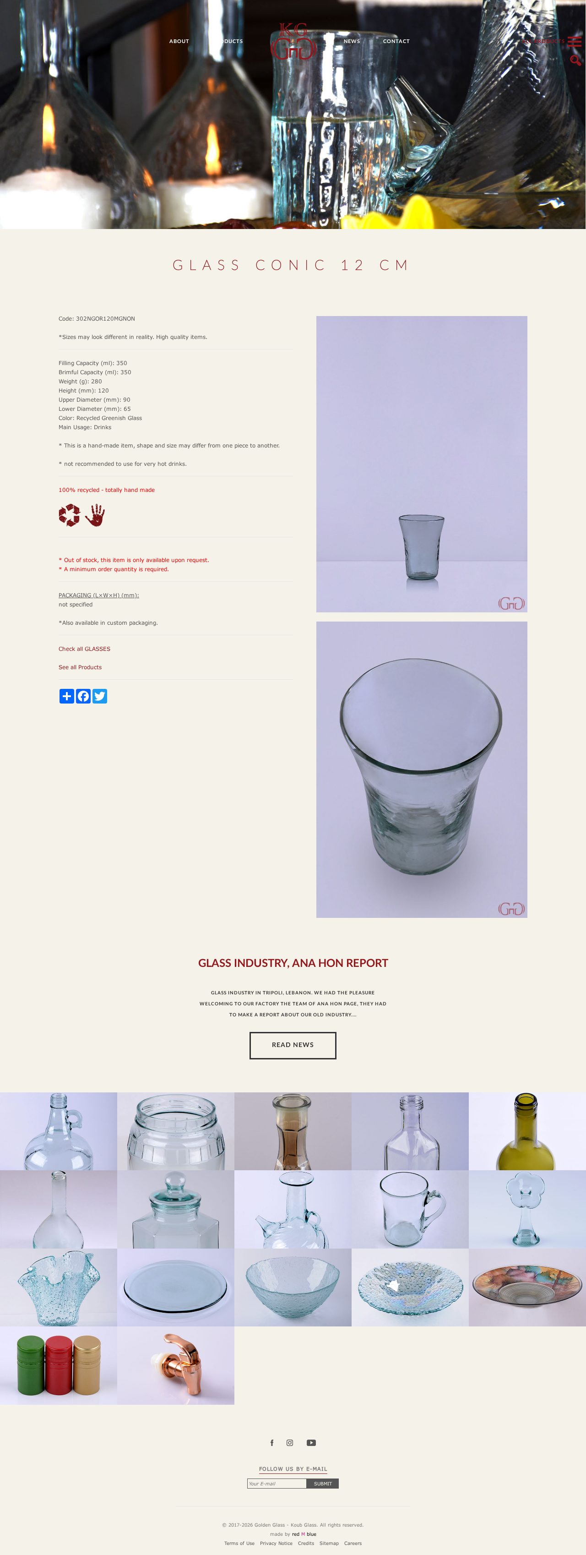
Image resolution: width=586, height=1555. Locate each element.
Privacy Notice (276, 1543)
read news (293, 1045)
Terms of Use (239, 1543)
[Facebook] (278, 1443)
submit (323, 1483)
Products (227, 41)
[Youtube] (311, 1443)
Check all (84, 648)
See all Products (80, 667)
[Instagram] (295, 1443)
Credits (306, 1543)
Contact (396, 41)
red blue (304, 1534)
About (179, 41)
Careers (353, 1543)
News (352, 41)
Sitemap (329, 1543)
